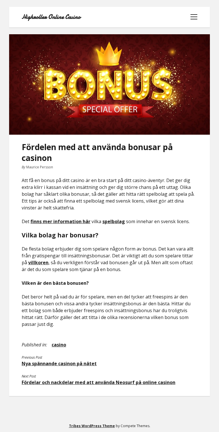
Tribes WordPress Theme (92, 425)
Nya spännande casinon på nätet (59, 363)
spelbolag (113, 221)
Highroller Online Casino (51, 17)
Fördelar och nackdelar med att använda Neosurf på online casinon (98, 382)
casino (59, 345)
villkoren (38, 262)
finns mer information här (60, 221)
